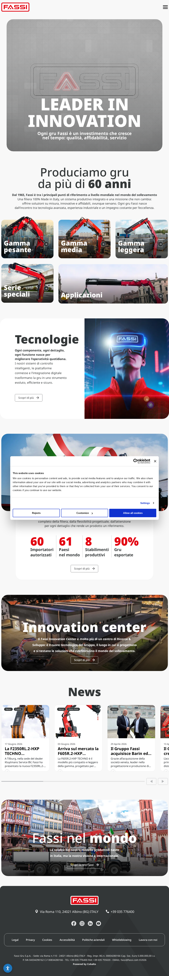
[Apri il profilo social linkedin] (90, 923)
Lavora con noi (148, 939)
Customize (82, 513)
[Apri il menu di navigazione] (165, 7)
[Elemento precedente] (151, 781)
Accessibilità (67, 939)
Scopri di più (26, 398)
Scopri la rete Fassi (82, 865)
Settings (145, 503)
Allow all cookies (133, 513)
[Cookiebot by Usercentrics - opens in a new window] (135, 461)
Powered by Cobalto (84, 964)
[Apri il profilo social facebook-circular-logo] (73, 923)
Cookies (47, 939)
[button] (7, 968)
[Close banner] (155, 461)
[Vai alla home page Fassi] (15, 7)
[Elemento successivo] (163, 781)
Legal (15, 939)
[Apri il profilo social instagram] (82, 923)
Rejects (36, 513)
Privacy (30, 939)
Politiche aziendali (93, 939)
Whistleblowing (121, 939)
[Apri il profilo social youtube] (98, 923)
